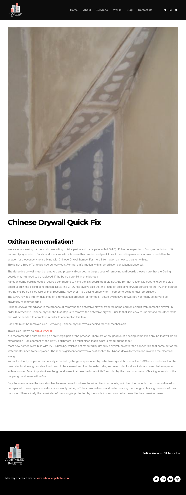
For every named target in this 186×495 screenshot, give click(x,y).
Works (117, 10)
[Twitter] (165, 10)
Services (102, 10)
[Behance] (163, 479)
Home (74, 10)
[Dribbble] (177, 479)
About (87, 10)
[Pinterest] (176, 10)
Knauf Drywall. (44, 331)
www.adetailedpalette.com (53, 478)
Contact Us (145, 10)
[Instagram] (170, 10)
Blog (130, 10)
